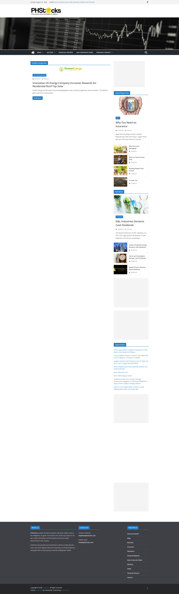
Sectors (50, 52)
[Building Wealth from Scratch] (120, 171)
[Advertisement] (129, 74)
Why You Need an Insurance (126, 124)
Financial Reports (66, 52)
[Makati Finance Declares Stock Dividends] (120, 270)
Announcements (133, 534)
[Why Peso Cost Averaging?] (120, 149)
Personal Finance (103, 52)
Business (130, 542)
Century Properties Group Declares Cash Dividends (138, 246)
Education (130, 551)
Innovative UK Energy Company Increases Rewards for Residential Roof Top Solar (64, 84)
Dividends (119, 217)
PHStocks (46, 79)
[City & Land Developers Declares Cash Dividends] (120, 259)
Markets (130, 564)
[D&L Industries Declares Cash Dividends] (131, 204)
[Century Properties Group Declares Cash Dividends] (120, 248)
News (39, 52)
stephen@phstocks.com (87, 536)
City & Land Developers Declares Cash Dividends (137, 257)
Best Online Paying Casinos (123, 376)
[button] (42, 52)
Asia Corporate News (84, 52)
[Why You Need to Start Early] (120, 160)
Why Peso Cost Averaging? (134, 147)
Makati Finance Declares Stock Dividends (137, 268)
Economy (130, 547)
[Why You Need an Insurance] (131, 106)
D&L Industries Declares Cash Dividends (130, 223)
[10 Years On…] (120, 182)
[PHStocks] (89, 19)
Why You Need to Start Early (137, 158)
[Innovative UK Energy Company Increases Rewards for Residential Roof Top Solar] (70, 69)
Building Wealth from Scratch (136, 170)
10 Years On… (133, 180)
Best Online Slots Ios (121, 372)
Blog (117, 118)
